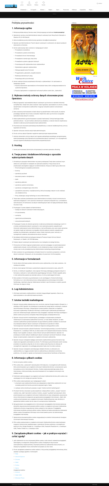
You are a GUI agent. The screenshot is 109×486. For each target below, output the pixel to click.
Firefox (17, 465)
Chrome (17, 459)
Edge (16, 454)
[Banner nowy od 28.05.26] (84, 101)
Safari (17, 462)
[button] (99, 3)
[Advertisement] (84, 112)
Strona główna (15, 20)
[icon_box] (22, 4)
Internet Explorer (20, 456)
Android (17, 472)
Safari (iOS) (18, 475)
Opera (17, 468)
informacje (94, 484)
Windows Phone (19, 478)
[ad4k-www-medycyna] (84, 74)
